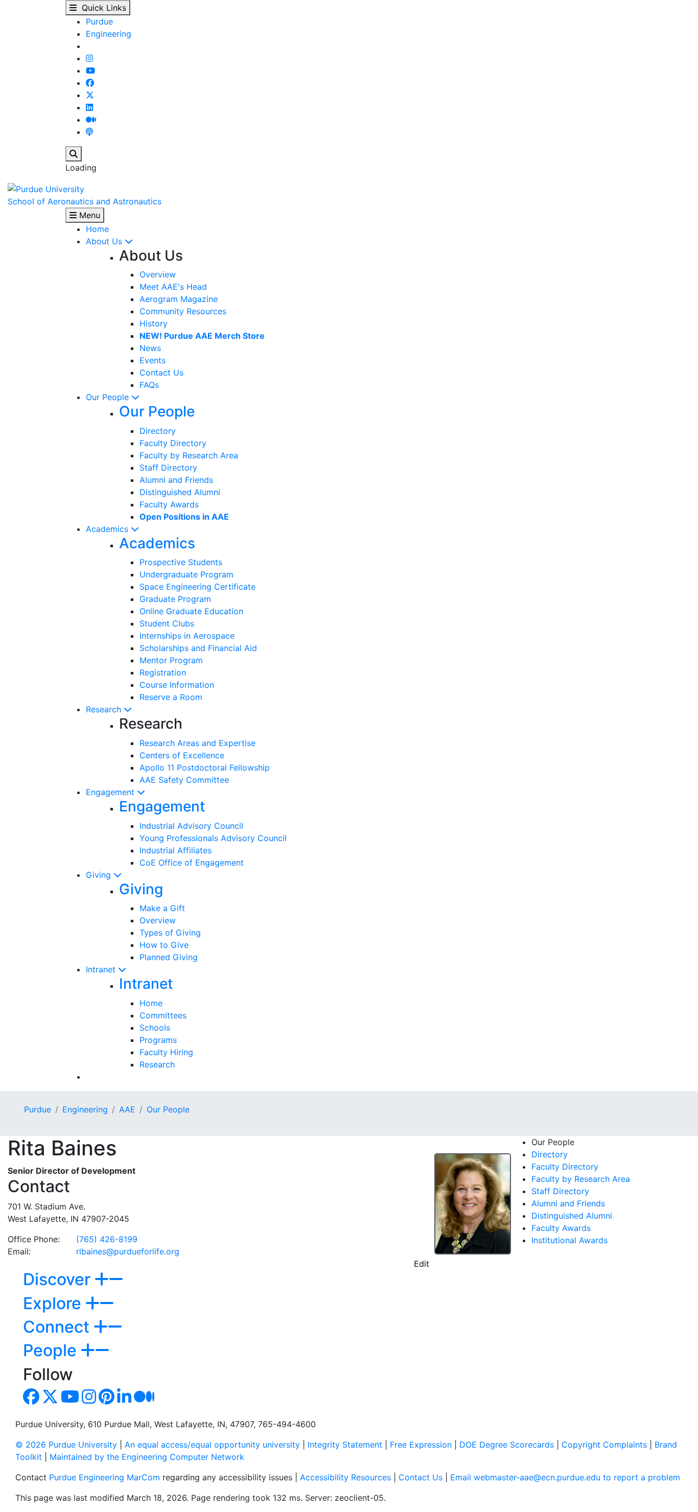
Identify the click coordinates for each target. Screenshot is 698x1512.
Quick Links (101, 8)
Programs (158, 1040)
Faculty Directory (172, 443)
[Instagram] (89, 58)
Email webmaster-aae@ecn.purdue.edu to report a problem (565, 1477)
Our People (108, 397)
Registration (162, 672)
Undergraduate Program (186, 574)
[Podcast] (89, 132)
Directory (157, 431)
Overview (157, 274)
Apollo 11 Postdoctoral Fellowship (204, 767)
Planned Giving (168, 957)
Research (105, 709)
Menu (88, 215)
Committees (163, 1015)
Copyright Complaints (604, 1444)
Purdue (99, 21)
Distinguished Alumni (179, 492)
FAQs (149, 385)
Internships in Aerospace (187, 636)
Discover (59, 1279)
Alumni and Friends (176, 480)
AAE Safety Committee (184, 780)
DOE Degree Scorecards (506, 1444)
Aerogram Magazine (178, 299)
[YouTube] (90, 70)
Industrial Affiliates (175, 850)
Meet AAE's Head (173, 287)
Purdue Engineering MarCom (104, 1477)
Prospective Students (180, 562)
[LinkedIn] (89, 107)
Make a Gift (162, 908)
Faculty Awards (169, 504)
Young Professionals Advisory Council (213, 838)
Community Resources (182, 311)
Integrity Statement (345, 1444)
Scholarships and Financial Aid (198, 648)
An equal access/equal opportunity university (212, 1444)
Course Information (176, 685)
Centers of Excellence (181, 755)
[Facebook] (90, 83)
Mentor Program (171, 660)
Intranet (102, 969)
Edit (421, 1264)
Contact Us (161, 372)
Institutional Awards (569, 1240)
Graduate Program (175, 599)
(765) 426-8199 (106, 1239)
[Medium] (91, 119)
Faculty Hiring (166, 1052)
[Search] (73, 153)
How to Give (164, 945)
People (52, 1350)
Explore (54, 1303)
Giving (99, 875)
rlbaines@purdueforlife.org (127, 1251)
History (153, 323)
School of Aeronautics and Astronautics (84, 201)
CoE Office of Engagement (191, 862)
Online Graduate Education (191, 611)
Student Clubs (166, 623)
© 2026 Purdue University (66, 1444)
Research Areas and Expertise (197, 743)
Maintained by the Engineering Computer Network (147, 1457)
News (150, 348)
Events (152, 360)
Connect (58, 1327)
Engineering (108, 34)
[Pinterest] (106, 1399)
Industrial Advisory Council (191, 826)
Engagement (111, 792)
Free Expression (421, 1444)
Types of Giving (170, 932)
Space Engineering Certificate (197, 586)
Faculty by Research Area (188, 455)
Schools (154, 1027)
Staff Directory (168, 467)
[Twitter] (90, 95)
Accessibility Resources (345, 1477)
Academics (108, 529)
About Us (105, 241)
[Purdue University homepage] (46, 188)
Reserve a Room (170, 697)
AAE (127, 1109)
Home (97, 229)
